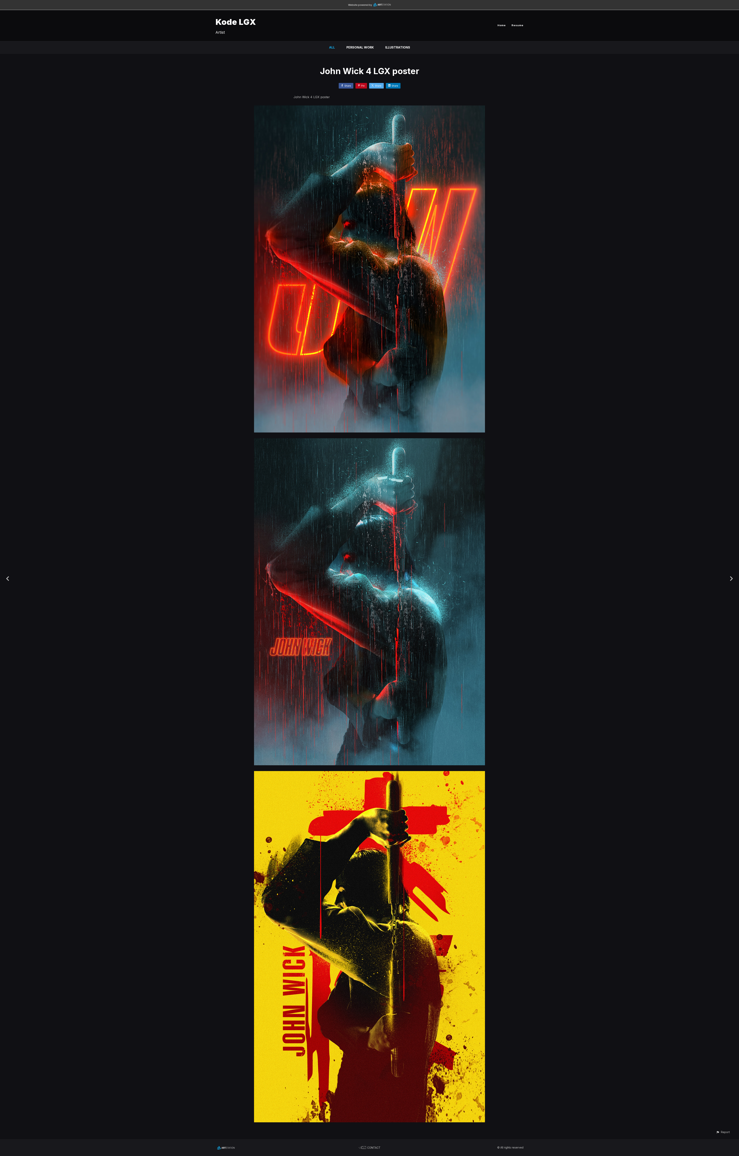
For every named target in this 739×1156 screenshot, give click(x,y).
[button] (723, 1132)
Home (501, 25)
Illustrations (397, 47)
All (332, 47)
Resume (517, 25)
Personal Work (360, 47)
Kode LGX (236, 22)
